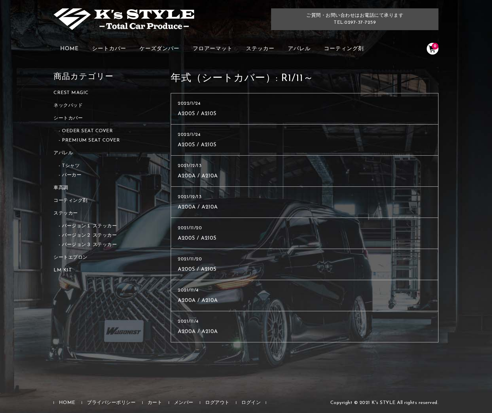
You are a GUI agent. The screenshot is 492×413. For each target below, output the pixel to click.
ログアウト (217, 402)
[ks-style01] (124, 22)
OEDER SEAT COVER (87, 131)
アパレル (299, 49)
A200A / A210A (198, 176)
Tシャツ (71, 165)
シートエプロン (71, 257)
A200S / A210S (197, 113)
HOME (69, 49)
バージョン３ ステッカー (89, 244)
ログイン (251, 402)
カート (155, 402)
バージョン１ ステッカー (89, 226)
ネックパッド (68, 105)
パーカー (71, 175)
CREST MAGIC (71, 92)
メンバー (183, 402)
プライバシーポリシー (111, 402)
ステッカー (260, 49)
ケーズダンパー (159, 49)
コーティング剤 (344, 49)
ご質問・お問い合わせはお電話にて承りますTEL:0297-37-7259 (354, 19)
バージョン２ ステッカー (89, 235)
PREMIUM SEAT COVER (91, 140)
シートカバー (109, 49)
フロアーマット (213, 49)
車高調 (61, 187)
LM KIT (63, 270)
